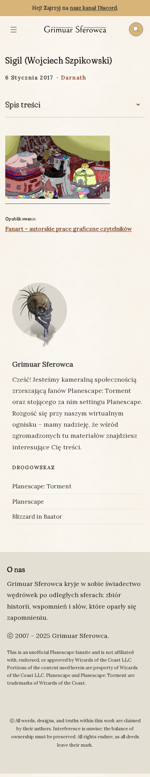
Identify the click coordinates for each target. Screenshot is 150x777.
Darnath (74, 77)
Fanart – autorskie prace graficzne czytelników (68, 228)
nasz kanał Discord (93, 8)
